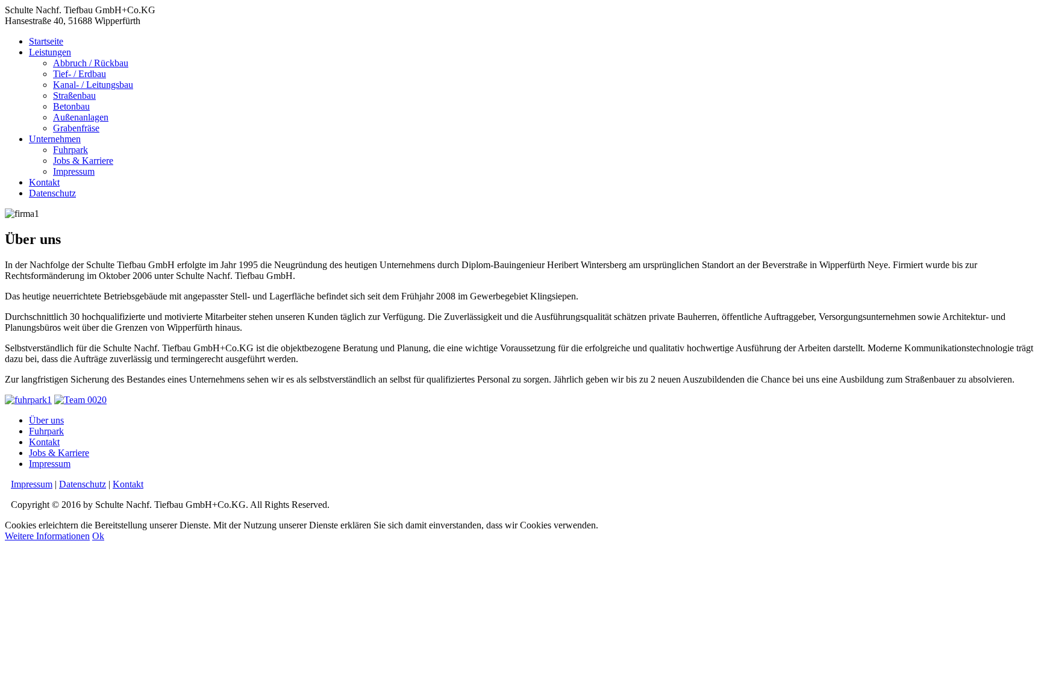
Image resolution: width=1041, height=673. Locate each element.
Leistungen (50, 52)
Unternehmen (55, 139)
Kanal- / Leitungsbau (93, 85)
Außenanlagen (80, 117)
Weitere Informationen (47, 536)
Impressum (74, 171)
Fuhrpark (70, 150)
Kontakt (44, 182)
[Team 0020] (80, 400)
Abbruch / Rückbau (90, 63)
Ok (98, 536)
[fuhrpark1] (28, 400)
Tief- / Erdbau (79, 74)
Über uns (46, 420)
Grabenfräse (76, 128)
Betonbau (71, 106)
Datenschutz (52, 193)
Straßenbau (74, 95)
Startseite (46, 41)
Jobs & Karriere (83, 160)
